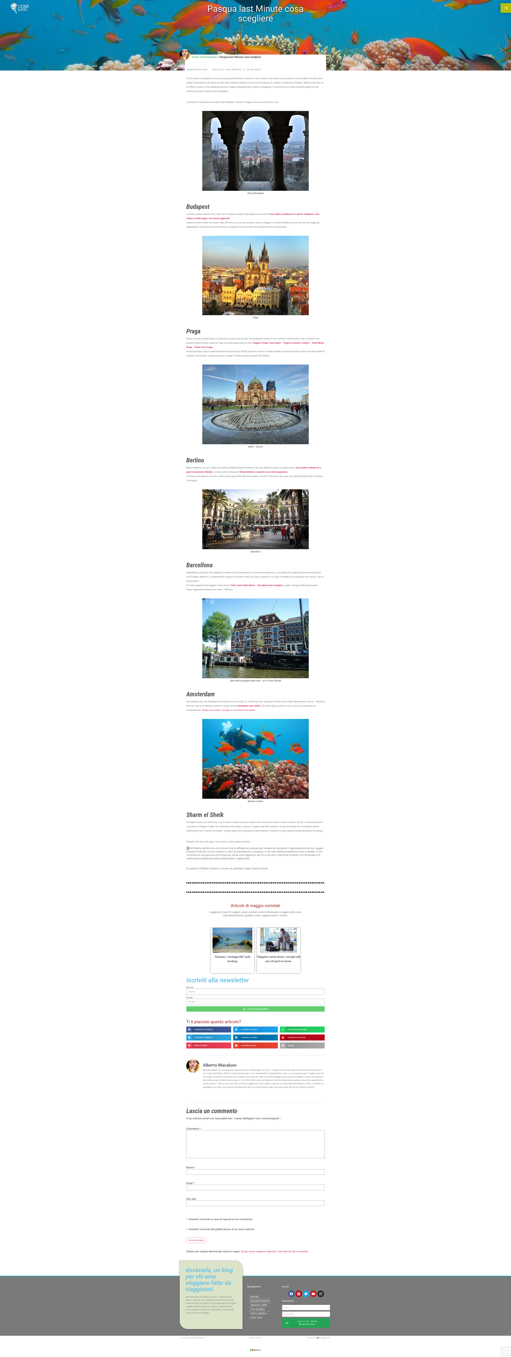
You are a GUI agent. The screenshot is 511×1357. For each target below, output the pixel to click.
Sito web (191, 1199)
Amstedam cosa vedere (249, 706)
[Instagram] (320, 1293)
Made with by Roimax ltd (319, 1338)
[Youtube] (313, 1293)
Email (189, 997)
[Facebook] (291, 1293)
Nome (189, 987)
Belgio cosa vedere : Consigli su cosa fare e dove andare (229, 710)
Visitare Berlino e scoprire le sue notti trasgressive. (263, 472)
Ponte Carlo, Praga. (204, 347)
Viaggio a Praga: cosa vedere (267, 343)
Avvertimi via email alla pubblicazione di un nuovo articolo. (222, 1229)
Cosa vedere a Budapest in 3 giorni (285, 214)
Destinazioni (209, 57)
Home (195, 57)
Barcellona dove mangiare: (270, 585)
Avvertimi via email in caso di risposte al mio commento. (221, 1219)
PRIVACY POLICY (255, 1338)
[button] (208, 1030)
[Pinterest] (298, 1293)
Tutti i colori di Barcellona (243, 585)
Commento (193, 1128)
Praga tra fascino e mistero (296, 343)
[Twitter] (306, 1293)
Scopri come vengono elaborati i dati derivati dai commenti (274, 1251)
